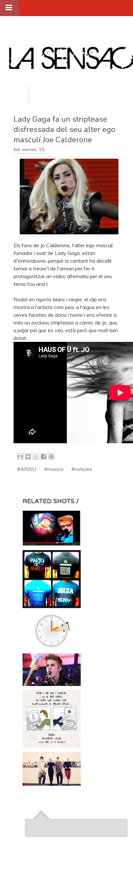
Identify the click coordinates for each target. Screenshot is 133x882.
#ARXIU (26, 469)
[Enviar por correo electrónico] (20, 456)
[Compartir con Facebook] (43, 456)
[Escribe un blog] (28, 456)
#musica (53, 469)
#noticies (81, 469)
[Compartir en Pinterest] (51, 456)
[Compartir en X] (36, 456)
